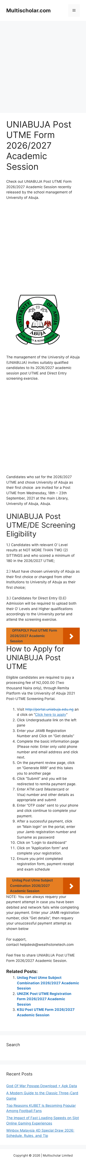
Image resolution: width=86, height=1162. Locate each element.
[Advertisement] (43, 68)
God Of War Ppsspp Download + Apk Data (41, 1086)
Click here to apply (50, 715)
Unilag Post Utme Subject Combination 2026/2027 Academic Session (48, 983)
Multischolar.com (28, 10)
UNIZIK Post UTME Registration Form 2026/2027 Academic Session (44, 999)
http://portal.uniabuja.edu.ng (49, 709)
